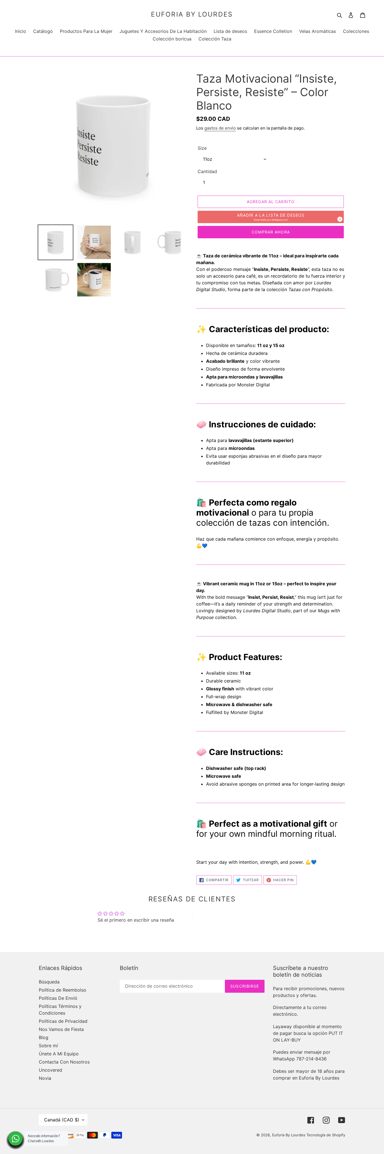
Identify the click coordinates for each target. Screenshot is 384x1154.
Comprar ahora (271, 232)
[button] (271, 217)
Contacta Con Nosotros (64, 1062)
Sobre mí (48, 1045)
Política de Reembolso (62, 990)
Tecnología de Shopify (325, 1135)
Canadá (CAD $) (61, 1120)
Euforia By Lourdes (192, 14)
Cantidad (207, 171)
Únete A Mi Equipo (59, 1053)
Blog (43, 1037)
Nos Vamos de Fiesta (61, 1029)
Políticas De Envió (58, 998)
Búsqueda (49, 982)
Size (202, 148)
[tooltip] (339, 219)
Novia (45, 1078)
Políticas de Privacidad (63, 1021)
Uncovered (50, 1070)
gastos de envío (220, 128)
